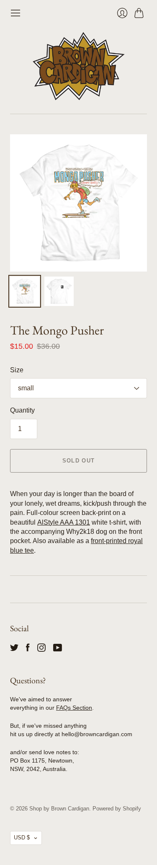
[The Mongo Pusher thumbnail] (24, 291)
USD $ (22, 837)
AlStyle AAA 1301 (63, 522)
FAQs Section (74, 707)
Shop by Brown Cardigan (59, 808)
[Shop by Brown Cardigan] (79, 66)
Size (16, 370)
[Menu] (15, 13)
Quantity (22, 410)
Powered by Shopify (117, 808)
